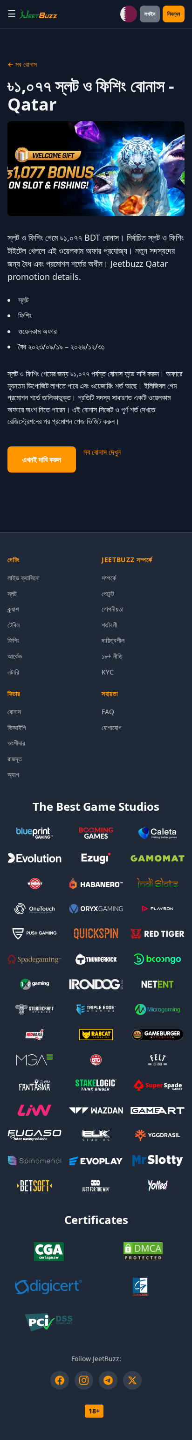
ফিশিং (13, 640)
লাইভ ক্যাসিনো (23, 577)
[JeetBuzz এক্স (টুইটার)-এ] (132, 1380)
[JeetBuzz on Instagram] (84, 1380)
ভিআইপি (16, 727)
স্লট (12, 593)
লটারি (13, 672)
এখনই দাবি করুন (41, 459)
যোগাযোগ (112, 727)
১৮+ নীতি (112, 656)
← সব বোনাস (22, 64)
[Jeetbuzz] (38, 14)
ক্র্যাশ (13, 609)
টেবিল (13, 624)
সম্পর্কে (109, 577)
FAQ (108, 711)
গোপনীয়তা (112, 609)
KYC (108, 672)
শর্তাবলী (109, 624)
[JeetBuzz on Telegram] (108, 1380)
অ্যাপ (13, 774)
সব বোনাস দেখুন (102, 452)
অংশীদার (16, 742)
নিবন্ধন (173, 14)
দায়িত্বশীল (113, 640)
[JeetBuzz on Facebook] (59, 1380)
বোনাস (14, 711)
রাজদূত (14, 758)
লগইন (149, 14)
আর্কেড (14, 656)
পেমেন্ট (108, 593)
